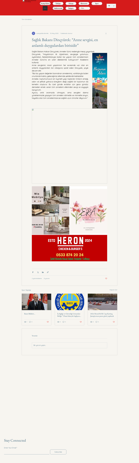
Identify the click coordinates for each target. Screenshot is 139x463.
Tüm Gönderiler (27, 19)
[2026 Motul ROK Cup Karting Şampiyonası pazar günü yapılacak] (102, 302)
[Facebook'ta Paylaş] (33, 272)
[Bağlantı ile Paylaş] (48, 272)
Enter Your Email (10, 411)
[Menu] (45, 8)
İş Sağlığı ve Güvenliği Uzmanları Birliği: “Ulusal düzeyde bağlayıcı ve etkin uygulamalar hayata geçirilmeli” (68, 315)
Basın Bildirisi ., (29, 314)
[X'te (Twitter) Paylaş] (38, 272)
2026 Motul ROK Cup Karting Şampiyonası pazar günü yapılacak (102, 315)
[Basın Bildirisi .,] (36, 302)
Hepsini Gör (113, 290)
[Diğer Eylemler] (106, 33)
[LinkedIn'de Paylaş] (43, 272)
